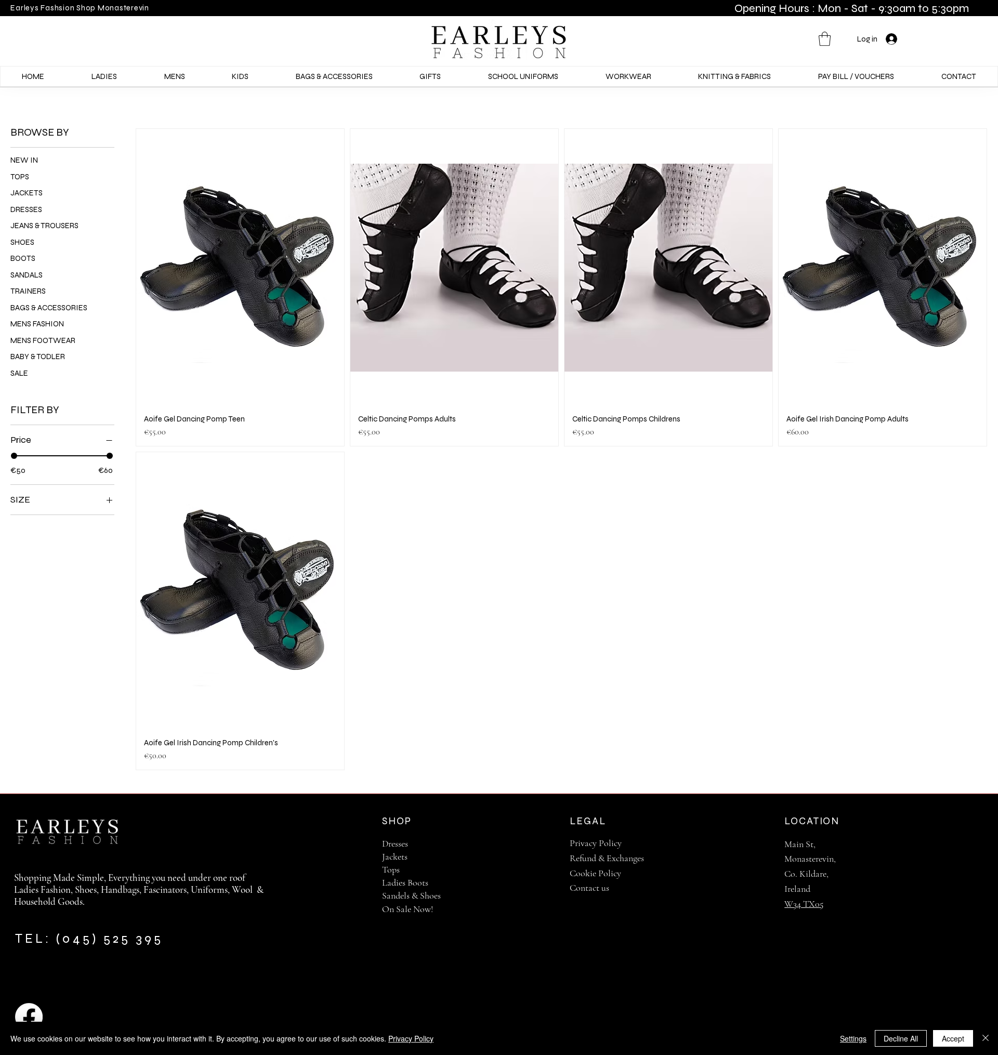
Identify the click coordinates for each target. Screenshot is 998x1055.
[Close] (985, 1038)
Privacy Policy (596, 843)
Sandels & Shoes (411, 895)
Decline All (901, 1038)
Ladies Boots (405, 882)
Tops (391, 869)
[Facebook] (29, 1017)
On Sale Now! (407, 909)
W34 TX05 (803, 903)
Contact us (589, 887)
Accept (953, 1038)
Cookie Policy (595, 873)
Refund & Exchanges (607, 858)
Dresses (395, 843)
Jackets (395, 856)
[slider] (14, 456)
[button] (825, 39)
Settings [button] (853, 1038)
